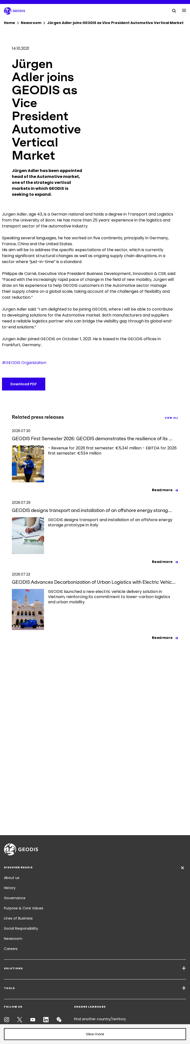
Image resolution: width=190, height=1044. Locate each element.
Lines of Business (18, 918)
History (10, 887)
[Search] (174, 10)
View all (171, 418)
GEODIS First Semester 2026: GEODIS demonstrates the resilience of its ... (92, 438)
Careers (11, 948)
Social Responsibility (21, 928)
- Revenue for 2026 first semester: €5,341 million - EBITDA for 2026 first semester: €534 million (112, 450)
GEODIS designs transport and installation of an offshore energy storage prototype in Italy (110, 522)
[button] (95, 1034)
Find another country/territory (100, 1019)
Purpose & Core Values (23, 908)
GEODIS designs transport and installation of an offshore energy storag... (92, 510)
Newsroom (13, 938)
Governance (14, 898)
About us (11, 877)
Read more (162, 490)
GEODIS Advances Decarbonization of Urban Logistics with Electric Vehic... (94, 582)
